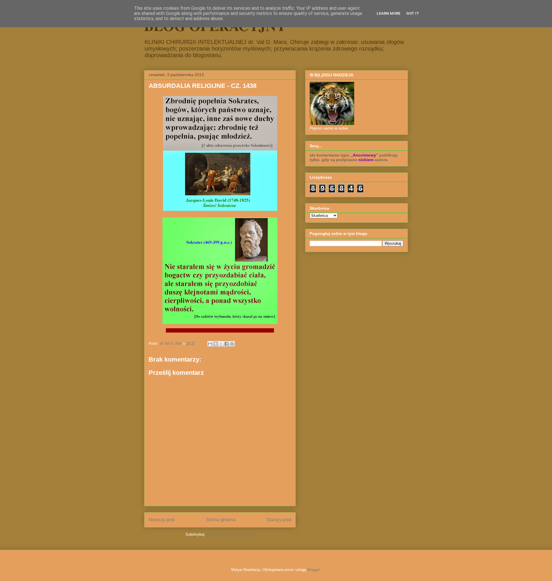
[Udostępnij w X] (221, 344)
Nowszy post (162, 519)
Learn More (388, 13)
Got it (412, 13)
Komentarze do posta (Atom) (230, 534)
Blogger (313, 570)
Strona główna (220, 519)
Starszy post (278, 519)
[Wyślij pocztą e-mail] (210, 344)
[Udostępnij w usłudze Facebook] (226, 344)
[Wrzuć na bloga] (215, 344)
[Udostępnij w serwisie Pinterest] (232, 344)
